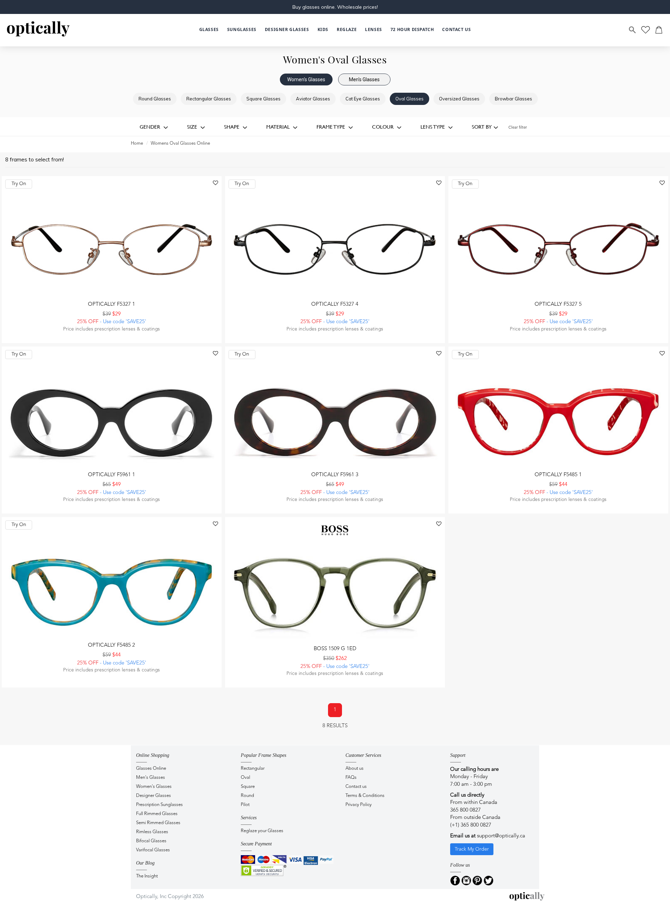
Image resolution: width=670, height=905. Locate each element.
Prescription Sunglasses (159, 805)
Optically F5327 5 (558, 304)
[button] (323, 29)
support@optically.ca (501, 836)
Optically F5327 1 (111, 304)
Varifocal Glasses (153, 850)
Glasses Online (151, 768)
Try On (19, 183)
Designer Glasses (153, 795)
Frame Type (332, 127)
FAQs (351, 777)
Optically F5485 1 (558, 475)
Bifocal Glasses (151, 841)
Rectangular (253, 768)
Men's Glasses (364, 79)
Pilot (245, 805)
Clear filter (517, 128)
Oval (245, 777)
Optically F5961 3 (334, 475)
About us (354, 768)
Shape (232, 127)
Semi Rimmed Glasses (158, 823)
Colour (383, 127)
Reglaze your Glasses (262, 831)
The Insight (147, 876)
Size (193, 127)
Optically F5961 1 (111, 475)
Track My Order (472, 849)
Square (248, 786)
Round (247, 795)
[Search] (632, 30)
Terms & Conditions (365, 795)
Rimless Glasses (152, 832)
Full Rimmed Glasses (157, 814)
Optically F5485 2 (111, 645)
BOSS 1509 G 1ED (335, 649)
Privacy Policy (358, 805)
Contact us (356, 786)
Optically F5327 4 (334, 304)
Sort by (482, 127)
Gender (151, 127)
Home (137, 143)
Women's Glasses (306, 79)
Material (278, 127)
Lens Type (433, 127)
